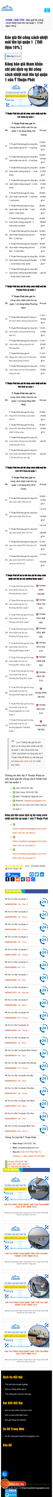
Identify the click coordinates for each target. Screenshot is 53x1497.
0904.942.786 (17, 1484)
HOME (9, 20)
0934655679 (11, 1056)
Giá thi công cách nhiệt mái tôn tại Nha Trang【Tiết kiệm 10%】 (26, 1254)
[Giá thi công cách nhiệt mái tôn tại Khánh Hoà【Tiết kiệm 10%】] (26, 1188)
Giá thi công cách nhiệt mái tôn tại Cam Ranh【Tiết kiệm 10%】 (26, 1303)
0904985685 (11, 1068)
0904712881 (11, 955)
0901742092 (11, 929)
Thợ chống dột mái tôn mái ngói (18, 1394)
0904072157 (11, 1093)
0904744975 (11, 1106)
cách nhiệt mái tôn (27, 761)
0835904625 (11, 1018)
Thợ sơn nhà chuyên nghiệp (16, 1384)
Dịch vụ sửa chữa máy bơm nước (18, 1410)
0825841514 (11, 1081)
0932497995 (11, 1005)
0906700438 (11, 1030)
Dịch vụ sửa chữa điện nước (16, 1415)
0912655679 (11, 1119)
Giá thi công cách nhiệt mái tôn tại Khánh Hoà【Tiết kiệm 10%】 (26, 1205)
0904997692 (11, 917)
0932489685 (11, 967)
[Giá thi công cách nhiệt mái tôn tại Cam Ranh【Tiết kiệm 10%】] (26, 1286)
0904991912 (11, 1043)
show (17, 56)
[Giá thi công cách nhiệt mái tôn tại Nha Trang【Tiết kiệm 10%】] (26, 1237)
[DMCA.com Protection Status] (11, 1491)
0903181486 (11, 980)
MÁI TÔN (19, 20)
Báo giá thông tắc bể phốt (15, 1420)
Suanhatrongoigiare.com (35, 800)
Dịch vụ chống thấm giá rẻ (15, 1389)
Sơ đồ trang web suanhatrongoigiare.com (22, 1436)
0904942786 (11, 904)
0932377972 (11, 992)
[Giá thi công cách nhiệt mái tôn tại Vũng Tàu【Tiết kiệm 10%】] (26, 1335)
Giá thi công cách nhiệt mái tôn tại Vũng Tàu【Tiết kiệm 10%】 (26, 1352)
